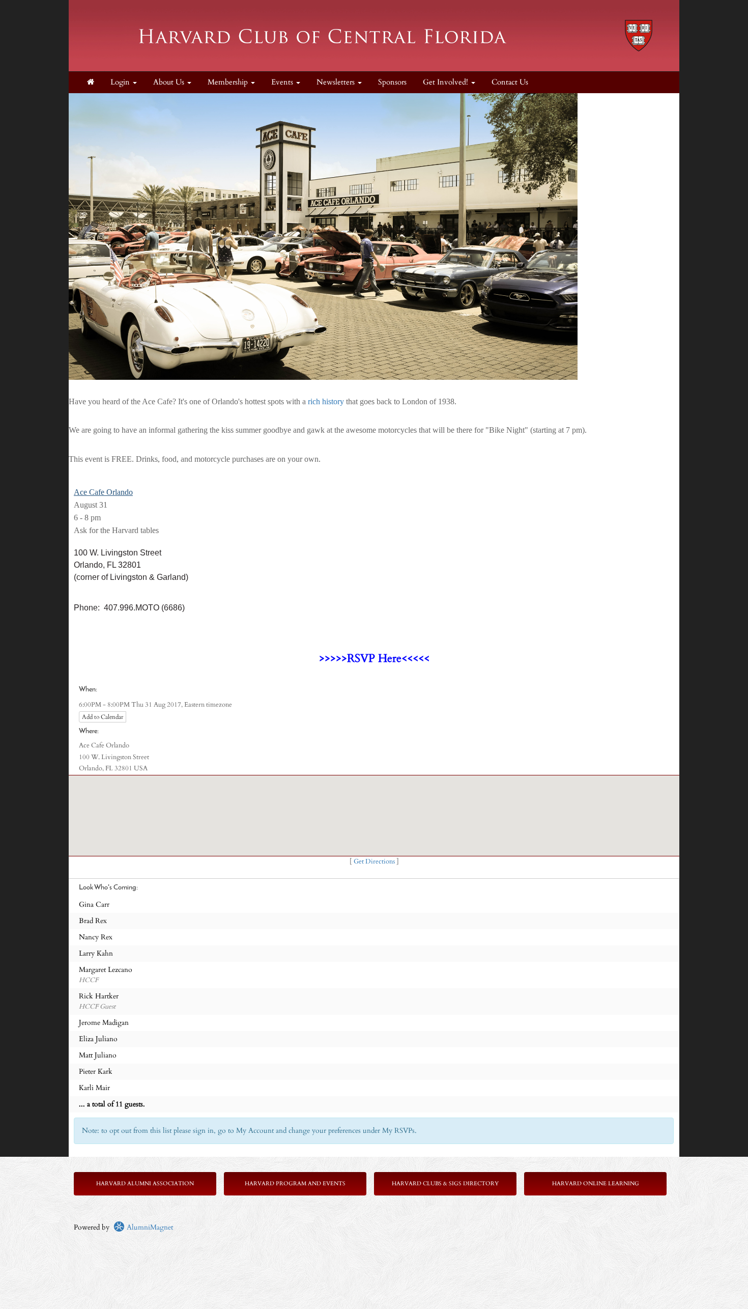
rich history (326, 401)
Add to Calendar (102, 717)
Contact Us (510, 82)
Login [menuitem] (121, 82)
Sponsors (392, 82)
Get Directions (374, 861)
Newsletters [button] (337, 82)
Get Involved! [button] (446, 82)
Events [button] (283, 82)
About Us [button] (169, 82)
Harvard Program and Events (295, 1183)
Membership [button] (229, 82)
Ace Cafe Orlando (103, 492)
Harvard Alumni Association (145, 1183)
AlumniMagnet (149, 1227)
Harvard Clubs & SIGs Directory (445, 1183)
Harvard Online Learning (595, 1183)
